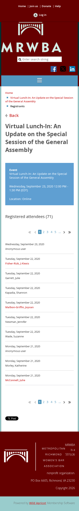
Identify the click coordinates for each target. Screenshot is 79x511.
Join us (34, 6)
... (60, 232)
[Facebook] (54, 69)
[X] (63, 69)
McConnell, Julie (15, 380)
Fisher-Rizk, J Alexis (17, 263)
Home (22, 6)
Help (58, 6)
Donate (46, 6)
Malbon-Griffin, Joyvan (19, 307)
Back (14, 115)
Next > (65, 231)
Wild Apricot (37, 503)
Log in (42, 15)
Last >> (71, 231)
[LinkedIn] (72, 69)
